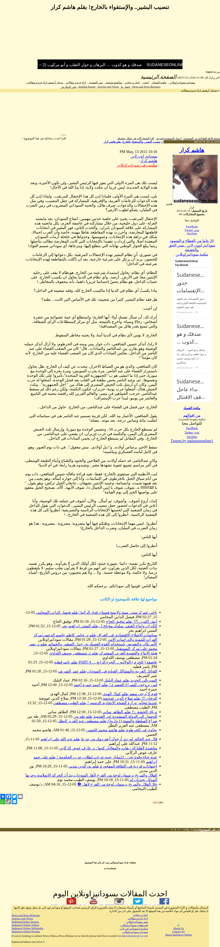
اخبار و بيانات (131, 82)
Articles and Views (107, 86)
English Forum (86, 86)
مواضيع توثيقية (113, 82)
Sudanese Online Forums (26, 931)
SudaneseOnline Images (25, 921)
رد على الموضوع (209, 829)
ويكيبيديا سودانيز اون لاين (134, 928)
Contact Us (178, 931)
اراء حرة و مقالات (75, 82)
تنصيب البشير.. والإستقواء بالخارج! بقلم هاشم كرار (132, 141)
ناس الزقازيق (68, 86)
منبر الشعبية (95, 82)
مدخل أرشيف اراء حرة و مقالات (44, 82)
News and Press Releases (145, 86)
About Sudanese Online (178, 934)
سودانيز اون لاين (144, 156)
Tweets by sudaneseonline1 (192, 441)
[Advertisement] (110, 36)
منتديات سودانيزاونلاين (181, 82)
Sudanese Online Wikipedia (27, 928)
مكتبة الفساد (158, 82)
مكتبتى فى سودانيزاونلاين (137, 165)
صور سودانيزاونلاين (137, 921)
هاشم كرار (192, 150)
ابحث (145, 82)
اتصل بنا (124, 86)
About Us (178, 928)
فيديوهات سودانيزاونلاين (134, 925)
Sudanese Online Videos (25, 925)
